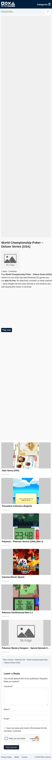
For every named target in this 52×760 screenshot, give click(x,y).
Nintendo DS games (36, 278)
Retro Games (8, 660)
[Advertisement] (26, 126)
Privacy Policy (6, 757)
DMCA (16, 757)
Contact (24, 757)
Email (7, 719)
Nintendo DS (20, 660)
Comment (8, 686)
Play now (6, 330)
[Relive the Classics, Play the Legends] (8, 4)
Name (7, 709)
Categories (44, 4)
